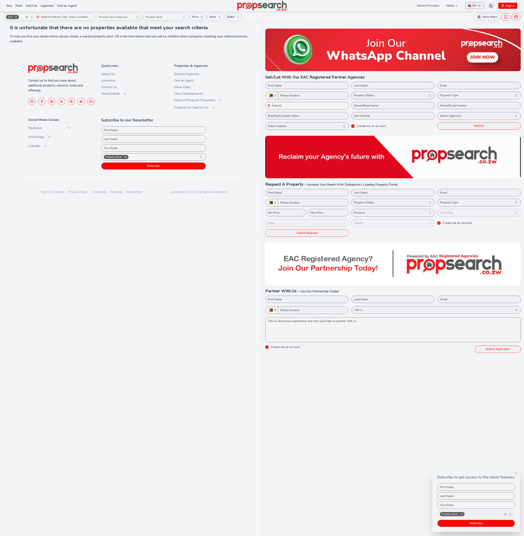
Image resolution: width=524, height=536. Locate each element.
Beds (213, 17)
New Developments (188, 93)
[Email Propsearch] (32, 101)
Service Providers (428, 6)
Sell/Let (31, 5)
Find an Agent (67, 5)
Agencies (47, 5)
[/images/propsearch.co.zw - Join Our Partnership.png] (393, 263)
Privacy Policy (78, 192)
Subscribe (153, 166)
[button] (16, 17)
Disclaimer (100, 192)
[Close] (515, 473)
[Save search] (505, 17)
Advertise (108, 80)
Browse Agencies (186, 74)
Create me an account (371, 126)
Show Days (182, 87)
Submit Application (498, 349)
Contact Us (109, 87)
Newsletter (134, 192)
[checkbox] (353, 126)
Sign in (510, 5)
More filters (490, 17)
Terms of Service (53, 192)
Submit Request (307, 233)
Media (450, 6)
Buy (9, 5)
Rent (18, 5)
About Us (108, 74)
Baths (231, 17)
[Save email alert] (516, 17)
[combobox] (19, 17)
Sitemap (116, 192)
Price (195, 17)
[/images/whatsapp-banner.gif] (393, 50)
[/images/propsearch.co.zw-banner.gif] (393, 157)
